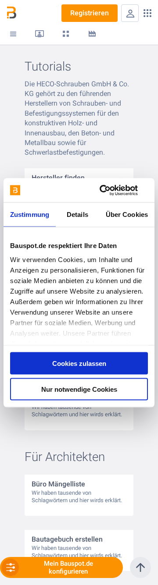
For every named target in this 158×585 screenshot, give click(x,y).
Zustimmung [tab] (29, 214)
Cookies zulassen (79, 363)
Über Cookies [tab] (127, 214)
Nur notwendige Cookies (79, 389)
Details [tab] (77, 214)
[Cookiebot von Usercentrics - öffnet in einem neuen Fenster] (111, 190)
